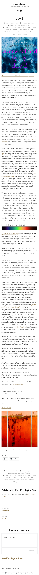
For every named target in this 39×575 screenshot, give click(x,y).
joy (28, 29)
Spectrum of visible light (10, 234)
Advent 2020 (13, 25)
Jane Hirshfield (22, 29)
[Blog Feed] (20, 10)
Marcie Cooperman (9, 32)
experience (9, 29)
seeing (26, 32)
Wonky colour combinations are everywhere (18, 76)
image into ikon (19, 4)
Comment (31, 550)
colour (14, 27)
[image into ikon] (18, 10)
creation (19, 27)
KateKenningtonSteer (12, 558)
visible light (15, 34)
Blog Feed (16, 568)
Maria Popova (20, 32)
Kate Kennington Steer (12, 23)
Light (31, 29)
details (34, 27)
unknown (31, 32)
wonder (25, 34)
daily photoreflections (24, 25)
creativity (24, 27)
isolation (15, 29)
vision (20, 34)
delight (30, 27)
